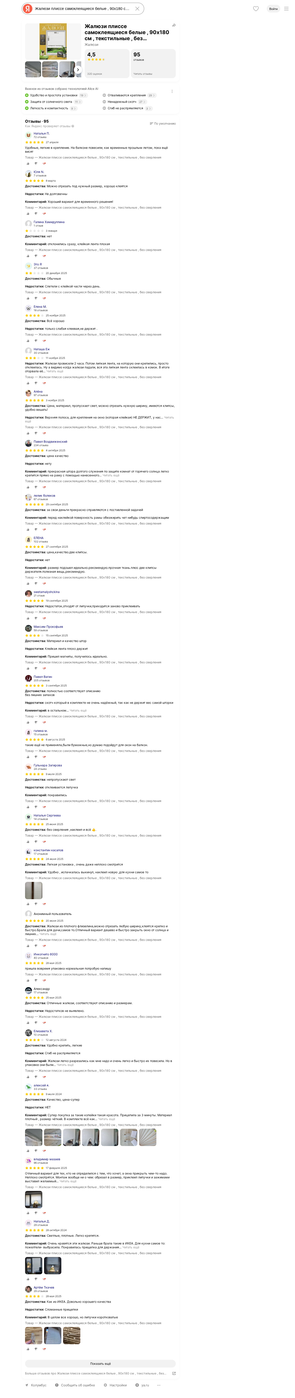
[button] (33, 69)
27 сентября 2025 (57, 546)
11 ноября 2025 (55, 358)
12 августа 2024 (56, 1039)
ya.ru (145, 1385)
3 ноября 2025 (55, 400)
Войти (273, 9)
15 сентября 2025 (57, 635)
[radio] (28, 163)
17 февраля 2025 (56, 1168)
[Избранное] (256, 8)
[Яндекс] (27, 8)
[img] (34, 142)
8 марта (51, 180)
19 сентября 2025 (57, 600)
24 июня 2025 (54, 859)
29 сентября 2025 (57, 504)
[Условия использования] (172, 91)
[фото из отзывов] (33, 891)
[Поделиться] (174, 25)
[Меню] (286, 8)
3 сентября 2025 (56, 685)
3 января (51, 230)
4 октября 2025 (55, 450)
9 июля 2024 (54, 1094)
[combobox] (82, 8)
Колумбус (38, 1385)
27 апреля (52, 142)
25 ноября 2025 (55, 315)
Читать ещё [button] (54, 371)
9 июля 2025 (54, 774)
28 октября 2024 (56, 1230)
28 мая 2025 (53, 963)
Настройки (118, 1385)
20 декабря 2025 (56, 273)
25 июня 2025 (54, 824)
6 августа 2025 (55, 739)
